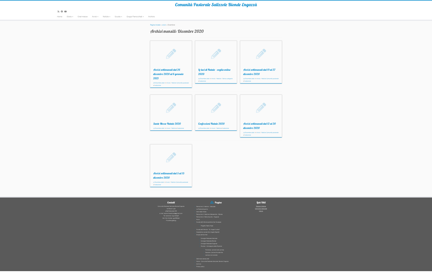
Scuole (118, 17)
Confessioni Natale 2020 (211, 123)
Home (59, 17)
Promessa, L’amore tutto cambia (214, 250)
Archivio (151, 17)
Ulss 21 (261, 211)
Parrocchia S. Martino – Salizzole (205, 206)
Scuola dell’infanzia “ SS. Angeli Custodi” (208, 229)
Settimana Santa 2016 (202, 259)
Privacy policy (200, 266)
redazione (158, 85)
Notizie (106, 17)
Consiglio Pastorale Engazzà (209, 243)
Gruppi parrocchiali (201, 234)
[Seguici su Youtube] (66, 11)
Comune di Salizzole (261, 208)
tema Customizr (241, 273)
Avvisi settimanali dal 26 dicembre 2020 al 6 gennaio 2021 (168, 74)
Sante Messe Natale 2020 (167, 123)
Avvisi (94, 17)
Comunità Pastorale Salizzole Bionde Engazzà (216, 4)
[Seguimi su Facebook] (62, 11)
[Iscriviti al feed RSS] (59, 11)
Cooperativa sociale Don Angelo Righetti (207, 232)
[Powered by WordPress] (226, 273)
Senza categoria (227, 78)
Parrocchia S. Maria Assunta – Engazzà (207, 217)
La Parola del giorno (202, 209)
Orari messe (83, 17)
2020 (164, 25)
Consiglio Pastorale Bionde (208, 241)
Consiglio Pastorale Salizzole (209, 238)
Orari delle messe (201, 211)
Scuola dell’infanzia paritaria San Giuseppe (208, 222)
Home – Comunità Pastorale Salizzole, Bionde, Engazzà (212, 261)
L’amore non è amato (211, 255)
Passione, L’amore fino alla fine (214, 252)
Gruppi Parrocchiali (135, 17)
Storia (69, 17)
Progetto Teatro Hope (207, 226)
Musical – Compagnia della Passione (211, 246)
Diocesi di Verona (261, 206)
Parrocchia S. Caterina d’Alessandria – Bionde (209, 214)
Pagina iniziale (155, 25)
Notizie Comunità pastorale (180, 83)
